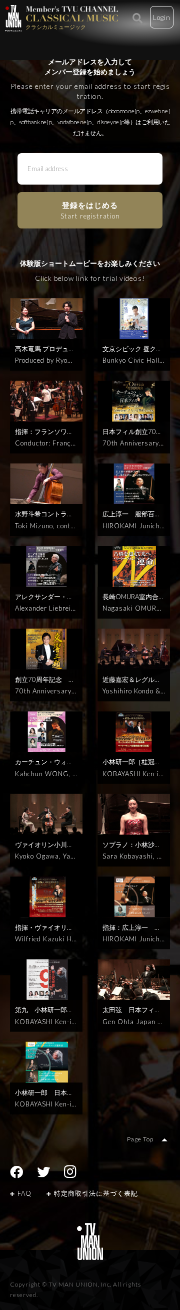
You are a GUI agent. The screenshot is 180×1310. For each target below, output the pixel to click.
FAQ (25, 1193)
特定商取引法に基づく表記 (96, 1193)
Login (161, 17)
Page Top (140, 1139)
